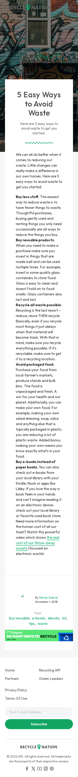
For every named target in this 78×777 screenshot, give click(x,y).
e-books (38, 618)
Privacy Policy (16, 690)
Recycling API (49, 670)
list (64, 618)
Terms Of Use (16, 698)
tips (32, 623)
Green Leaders (51, 678)
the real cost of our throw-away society (37, 543)
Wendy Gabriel (48, 597)
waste (42, 623)
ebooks (53, 618)
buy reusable (19, 618)
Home (10, 670)
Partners (12, 678)
